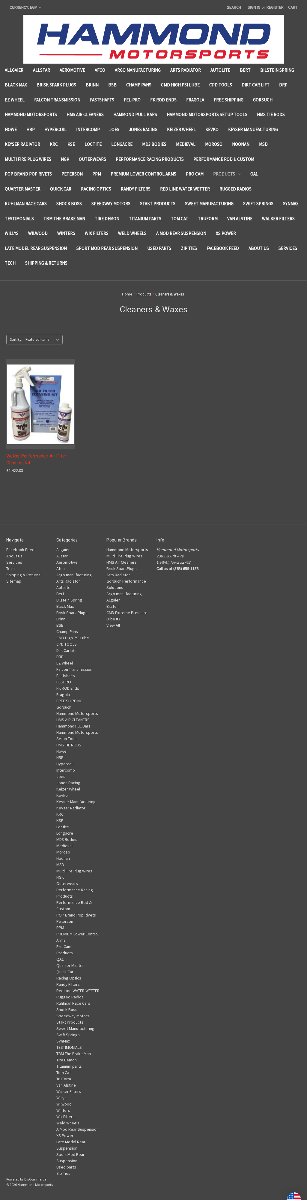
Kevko (212, 129)
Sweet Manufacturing (209, 203)
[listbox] (43, 339)
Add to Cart (41, 415)
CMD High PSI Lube (180, 85)
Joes (114, 129)
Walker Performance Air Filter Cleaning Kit (36, 459)
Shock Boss (69, 203)
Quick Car (60, 189)
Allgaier (14, 70)
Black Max (16, 85)
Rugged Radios (235, 189)
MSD (263, 144)
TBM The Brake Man (64, 218)
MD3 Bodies (154, 144)
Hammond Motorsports (31, 114)
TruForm (208, 218)
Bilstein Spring (277, 70)
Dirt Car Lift (256, 85)
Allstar (41, 70)
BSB (112, 85)
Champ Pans (138, 85)
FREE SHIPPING (228, 100)
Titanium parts (145, 218)
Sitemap (13, 581)
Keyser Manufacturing (253, 129)
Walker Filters (278, 218)
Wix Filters (97, 233)
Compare (38, 404)
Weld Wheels (132, 233)
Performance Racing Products (150, 159)
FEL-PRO (132, 100)
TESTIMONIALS (19, 218)
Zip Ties (189, 248)
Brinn (92, 85)
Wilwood (38, 233)
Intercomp (88, 129)
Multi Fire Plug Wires (28, 159)
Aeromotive (72, 70)
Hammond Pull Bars (135, 114)
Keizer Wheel (181, 129)
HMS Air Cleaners (121, 562)
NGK (65, 159)
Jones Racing (143, 129)
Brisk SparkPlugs (121, 568)
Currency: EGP (24, 7)
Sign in (254, 7)
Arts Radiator (185, 70)
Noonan (240, 144)
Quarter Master (22, 189)
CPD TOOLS (220, 85)
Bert (245, 70)
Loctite (93, 144)
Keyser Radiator (22, 144)
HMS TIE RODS (271, 114)
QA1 (254, 174)
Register (275, 7)
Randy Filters (136, 189)
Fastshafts (102, 100)
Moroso (213, 144)
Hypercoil (55, 129)
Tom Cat (179, 218)
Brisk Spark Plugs (56, 85)
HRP (30, 129)
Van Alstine (239, 218)
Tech (10, 263)
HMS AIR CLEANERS (85, 114)
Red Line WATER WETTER (185, 189)
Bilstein (113, 606)
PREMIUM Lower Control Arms (143, 174)
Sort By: (16, 339)
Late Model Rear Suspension (36, 248)
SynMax (291, 203)
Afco (100, 70)
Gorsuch (263, 100)
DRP (283, 85)
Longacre (122, 144)
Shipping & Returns (46, 263)
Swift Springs (258, 203)
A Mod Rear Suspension (181, 233)
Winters (66, 233)
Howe (11, 129)
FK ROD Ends (163, 100)
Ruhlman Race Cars (26, 203)
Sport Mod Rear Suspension (107, 248)
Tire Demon (107, 218)
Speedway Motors (110, 203)
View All (113, 625)
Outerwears (92, 159)
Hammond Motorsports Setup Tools (207, 114)
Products (224, 174)
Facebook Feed (223, 248)
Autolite (220, 70)
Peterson (72, 174)
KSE (71, 144)
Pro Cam (195, 174)
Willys (12, 233)
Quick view (39, 393)
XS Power (226, 233)
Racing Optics (96, 189)
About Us (259, 248)
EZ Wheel (15, 100)
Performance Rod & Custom (223, 159)
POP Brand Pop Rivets (28, 174)
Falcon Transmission (57, 100)
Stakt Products (157, 203)
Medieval (185, 144)
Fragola (195, 100)
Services (288, 248)
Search (234, 7)
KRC (54, 144)
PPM (96, 174)
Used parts (159, 248)
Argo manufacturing (138, 70)
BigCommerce (35, 1179)
